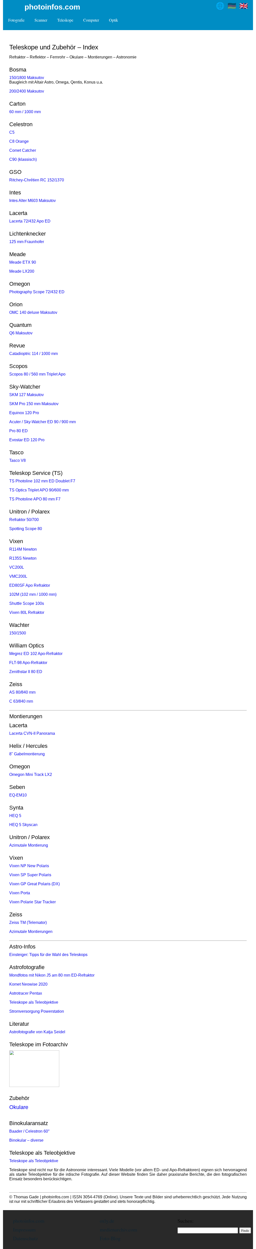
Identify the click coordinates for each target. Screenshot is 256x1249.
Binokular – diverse (26, 1140)
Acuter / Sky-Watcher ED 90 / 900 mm (42, 422)
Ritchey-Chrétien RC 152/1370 (36, 180)
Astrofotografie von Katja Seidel (37, 1032)
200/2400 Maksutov (26, 91)
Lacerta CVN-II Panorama (32, 733)
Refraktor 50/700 (24, 520)
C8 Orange (19, 141)
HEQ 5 (15, 816)
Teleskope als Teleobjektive (33, 1002)
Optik (113, 20)
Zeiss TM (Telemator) (28, 922)
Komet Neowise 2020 (28, 984)
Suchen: (186, 1220)
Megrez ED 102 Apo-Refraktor (35, 653)
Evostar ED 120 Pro (26, 440)
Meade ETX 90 (22, 262)
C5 (11, 132)
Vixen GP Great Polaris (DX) (34, 884)
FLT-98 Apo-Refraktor (28, 662)
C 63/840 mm (21, 701)
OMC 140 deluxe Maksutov (33, 312)
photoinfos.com (52, 7)
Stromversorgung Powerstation (36, 1011)
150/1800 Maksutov (26, 78)
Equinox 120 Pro (24, 413)
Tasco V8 (17, 460)
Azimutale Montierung (28, 845)
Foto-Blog (110, 1238)
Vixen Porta (19, 893)
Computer (91, 20)
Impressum (24, 1229)
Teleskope (65, 20)
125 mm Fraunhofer (26, 242)
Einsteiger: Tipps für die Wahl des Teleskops (48, 954)
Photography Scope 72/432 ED (36, 292)
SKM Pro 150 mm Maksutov (33, 404)
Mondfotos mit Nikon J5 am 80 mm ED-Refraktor (51, 975)
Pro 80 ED (18, 431)
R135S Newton (22, 558)
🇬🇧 (243, 6)
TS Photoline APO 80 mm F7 (34, 499)
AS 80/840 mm (22, 692)
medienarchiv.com (118, 1229)
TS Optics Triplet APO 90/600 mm (39, 490)
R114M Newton (23, 549)
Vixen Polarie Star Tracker (32, 902)
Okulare (18, 1107)
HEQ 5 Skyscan (23, 825)
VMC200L (18, 576)
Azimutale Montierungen (30, 931)
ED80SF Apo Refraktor (29, 585)
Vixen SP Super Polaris (30, 875)
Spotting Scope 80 (25, 529)
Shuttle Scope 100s (26, 603)
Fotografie (16, 20)
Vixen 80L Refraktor (26, 612)
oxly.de (107, 1220)
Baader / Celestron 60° (29, 1131)
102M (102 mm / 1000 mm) (32, 594)
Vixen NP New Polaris (29, 866)
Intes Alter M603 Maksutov (32, 200)
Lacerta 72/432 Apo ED (29, 221)
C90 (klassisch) (23, 159)
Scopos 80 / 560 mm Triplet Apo (37, 374)
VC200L (16, 567)
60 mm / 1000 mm (25, 112)
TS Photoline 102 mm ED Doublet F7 (42, 481)
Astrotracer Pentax (25, 993)
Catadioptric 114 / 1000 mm (33, 353)
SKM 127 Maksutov (26, 395)
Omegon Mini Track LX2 (30, 774)
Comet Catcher (22, 150)
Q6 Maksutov (20, 333)
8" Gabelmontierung (27, 754)
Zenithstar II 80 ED (25, 672)
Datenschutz (25, 1238)
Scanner (40, 20)
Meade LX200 (21, 271)
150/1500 (17, 633)
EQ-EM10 (18, 795)
